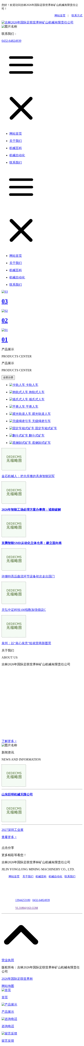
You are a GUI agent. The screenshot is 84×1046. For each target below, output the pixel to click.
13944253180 (22, 900)
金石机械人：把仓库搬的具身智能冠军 (28, 476)
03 (5, 301)
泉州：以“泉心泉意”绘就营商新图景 (26, 643)
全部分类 (8, 377)
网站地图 (8, 986)
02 (5, 320)
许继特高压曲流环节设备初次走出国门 (28, 576)
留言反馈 (8, 1040)
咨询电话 (8, 1026)
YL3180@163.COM (26, 907)
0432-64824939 (11, 40)
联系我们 (69, 876)
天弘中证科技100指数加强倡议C (24, 609)
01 (5, 339)
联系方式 (76, 15)
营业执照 (8, 960)
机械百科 (41, 876)
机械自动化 (55, 876)
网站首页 (60, 15)
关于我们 (27, 876)
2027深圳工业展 (12, 829)
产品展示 (8, 1011)
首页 (5, 997)
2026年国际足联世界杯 (17, 978)
